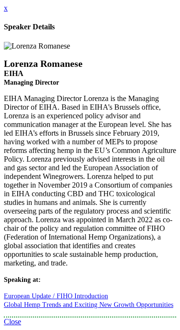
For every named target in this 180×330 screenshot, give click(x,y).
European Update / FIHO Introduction (56, 296)
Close (12, 321)
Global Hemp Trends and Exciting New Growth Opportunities (88, 304)
